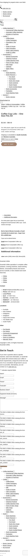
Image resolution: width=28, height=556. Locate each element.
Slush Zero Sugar (14, 81)
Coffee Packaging (11, 40)
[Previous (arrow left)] (0, 555)
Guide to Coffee (10, 52)
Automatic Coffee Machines (14, 32)
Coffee (5, 36)
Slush (4, 70)
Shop (1, 100)
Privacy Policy (7, 335)
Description (7, 215)
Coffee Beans (10, 38)
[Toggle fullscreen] (2, 553)
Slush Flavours (10, 74)
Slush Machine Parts (12, 93)
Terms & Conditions (9, 337)
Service (5, 95)
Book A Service (7, 12)
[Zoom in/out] (0, 553)
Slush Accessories (11, 89)
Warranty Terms (7, 339)
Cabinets (8, 66)
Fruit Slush (12, 79)
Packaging (9, 91)
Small (2, 241)
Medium (3, 244)
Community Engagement (10, 333)
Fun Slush (12, 77)
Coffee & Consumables (13, 104)
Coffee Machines (8, 28)
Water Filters (10, 68)
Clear (16, 139)
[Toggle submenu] (14, 28)
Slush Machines (10, 72)
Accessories (6, 54)
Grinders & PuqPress (12, 34)
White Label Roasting (12, 50)
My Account (6, 16)
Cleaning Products (11, 58)
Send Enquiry (3, 466)
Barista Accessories (12, 56)
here (9, 235)
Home (3, 104)
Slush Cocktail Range (15, 87)
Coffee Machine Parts (12, 60)
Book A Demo (7, 14)
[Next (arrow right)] (2, 555)
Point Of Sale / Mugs (12, 62)
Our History (6, 331)
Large (2, 248)
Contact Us (6, 100)
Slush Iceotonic (13, 83)
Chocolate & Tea (11, 42)
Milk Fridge (9, 64)
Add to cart (9, 144)
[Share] (3, 553)
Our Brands (6, 329)
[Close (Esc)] (5, 553)
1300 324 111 (12, 367)
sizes (2, 139)
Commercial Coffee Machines (15, 30)
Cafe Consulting (11, 48)
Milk (7, 44)
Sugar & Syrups (10, 46)
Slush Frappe (13, 85)
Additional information (10, 217)
